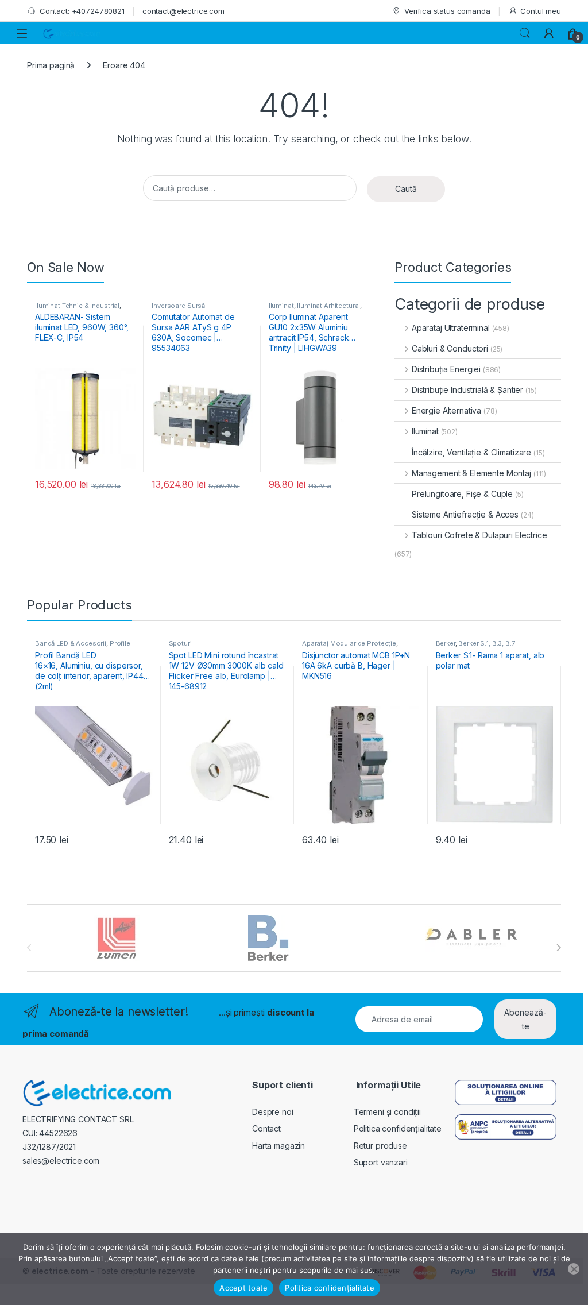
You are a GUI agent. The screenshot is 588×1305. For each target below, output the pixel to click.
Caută (406, 189)
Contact (266, 1128)
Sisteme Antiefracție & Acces (465, 514)
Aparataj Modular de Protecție (349, 643)
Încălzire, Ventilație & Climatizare (471, 452)
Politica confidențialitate (398, 1128)
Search (525, 33)
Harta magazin (278, 1145)
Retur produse (380, 1145)
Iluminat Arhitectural (328, 306)
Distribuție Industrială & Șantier (467, 390)
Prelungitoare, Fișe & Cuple (462, 494)
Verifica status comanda (447, 11)
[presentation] (558, 948)
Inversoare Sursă (178, 306)
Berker (445, 643)
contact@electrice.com (183, 11)
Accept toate (243, 1287)
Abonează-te (525, 1019)
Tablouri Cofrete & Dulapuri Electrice (479, 535)
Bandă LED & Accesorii (70, 643)
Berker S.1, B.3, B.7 (486, 643)
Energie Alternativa (446, 410)
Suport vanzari (381, 1162)
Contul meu (540, 11)
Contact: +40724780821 (82, 11)
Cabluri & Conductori (450, 348)
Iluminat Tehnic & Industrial (77, 306)
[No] (573, 1269)
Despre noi (272, 1112)
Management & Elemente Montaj (471, 473)
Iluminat (281, 306)
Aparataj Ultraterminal (451, 328)
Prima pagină (51, 65)
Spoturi (180, 643)
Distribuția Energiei (446, 369)
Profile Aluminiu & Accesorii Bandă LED (85, 646)
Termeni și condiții (387, 1112)
